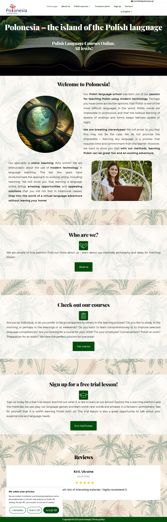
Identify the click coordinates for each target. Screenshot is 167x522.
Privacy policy (98, 519)
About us (65, 6)
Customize (17, 510)
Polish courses (81, 6)
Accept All (51, 510)
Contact (129, 6)
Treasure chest (102, 6)
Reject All (34, 510)
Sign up (117, 6)
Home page (52, 6)
